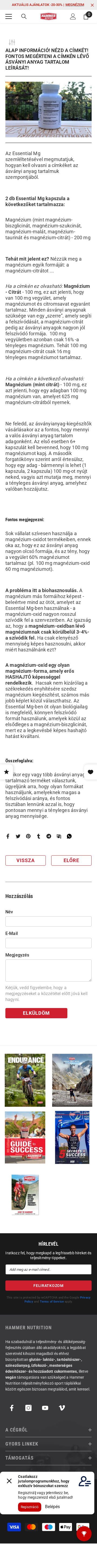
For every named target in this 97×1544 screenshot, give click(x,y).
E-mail (11, 933)
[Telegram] (48, 835)
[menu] (8, 16)
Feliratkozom (48, 1285)
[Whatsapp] (69, 835)
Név (9, 911)
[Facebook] (7, 835)
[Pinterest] (28, 835)
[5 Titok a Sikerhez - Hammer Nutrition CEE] (72, 1137)
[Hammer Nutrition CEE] (25, 1080)
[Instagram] (28, 1408)
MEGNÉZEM (74, 5)
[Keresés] (24, 16)
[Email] (59, 835)
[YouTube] (45, 1408)
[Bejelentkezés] (73, 16)
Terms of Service (52, 1301)
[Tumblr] (38, 835)
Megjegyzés (17, 955)
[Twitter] (18, 835)
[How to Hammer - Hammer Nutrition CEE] (25, 1194)
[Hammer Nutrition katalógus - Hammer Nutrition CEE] (72, 1080)
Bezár (92, 5)
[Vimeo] (62, 1408)
